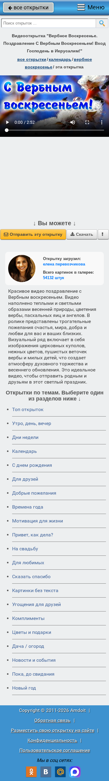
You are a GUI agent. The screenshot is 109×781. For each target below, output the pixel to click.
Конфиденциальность (52, 740)
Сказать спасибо (31, 576)
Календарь (60, 59)
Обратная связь (52, 720)
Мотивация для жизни (37, 521)
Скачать (82, 234)
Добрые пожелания (34, 493)
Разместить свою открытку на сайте (52, 730)
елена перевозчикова (64, 264)
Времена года (27, 507)
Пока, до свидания (33, 674)
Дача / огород (28, 646)
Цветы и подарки (31, 632)
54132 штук (53, 277)
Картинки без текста (35, 590)
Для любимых (28, 562)
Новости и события (34, 660)
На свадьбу (25, 549)
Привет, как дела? (32, 535)
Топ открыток (28, 409)
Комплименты (28, 618)
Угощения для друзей (36, 604)
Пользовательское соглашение (54, 750)
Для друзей (25, 479)
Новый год (24, 688)
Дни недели (25, 437)
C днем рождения (32, 465)
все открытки (28, 7)
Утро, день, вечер (31, 423)
